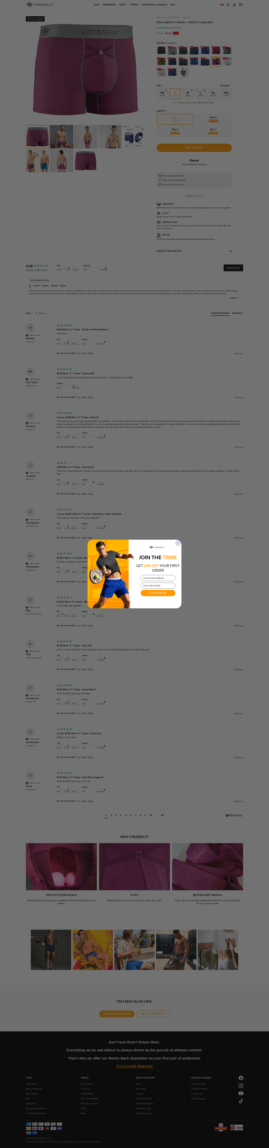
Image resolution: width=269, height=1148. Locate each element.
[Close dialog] (178, 543)
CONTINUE (158, 593)
